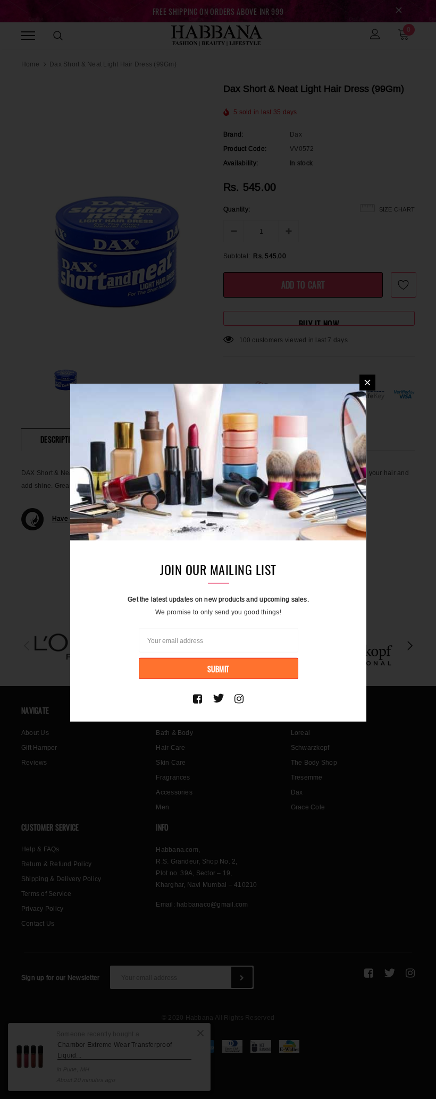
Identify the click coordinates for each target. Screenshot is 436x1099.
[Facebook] (197, 698)
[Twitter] (218, 698)
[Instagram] (239, 698)
